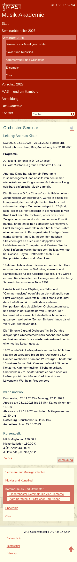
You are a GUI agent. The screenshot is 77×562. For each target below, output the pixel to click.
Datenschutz (14, 538)
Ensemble (12, 67)
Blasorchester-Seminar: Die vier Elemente (36, 493)
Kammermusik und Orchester (25, 59)
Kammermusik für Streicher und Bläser (34, 498)
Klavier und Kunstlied (19, 52)
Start (5, 23)
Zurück (7, 458)
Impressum (13, 545)
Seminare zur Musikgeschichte (26, 44)
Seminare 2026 (13, 38)
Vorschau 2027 (13, 84)
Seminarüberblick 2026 (19, 31)
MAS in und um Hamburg (20, 91)
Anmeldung (10, 98)
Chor (9, 75)
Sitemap (11, 553)
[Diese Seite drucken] (72, 129)
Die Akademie (12, 106)
